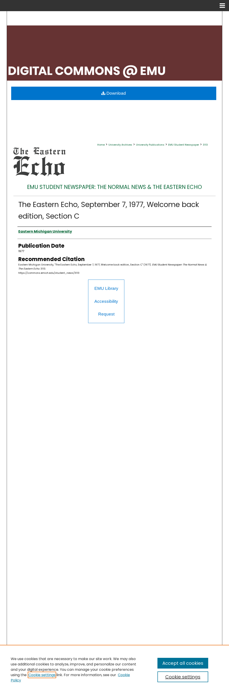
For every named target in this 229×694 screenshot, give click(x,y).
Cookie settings (41, 674)
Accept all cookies (182, 663)
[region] (114, 669)
